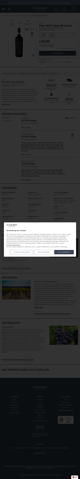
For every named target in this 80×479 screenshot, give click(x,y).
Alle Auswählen (64, 252)
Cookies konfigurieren (21, 252)
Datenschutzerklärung (13, 245)
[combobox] (74, 477)
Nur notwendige (44, 252)
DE (76, 477)
